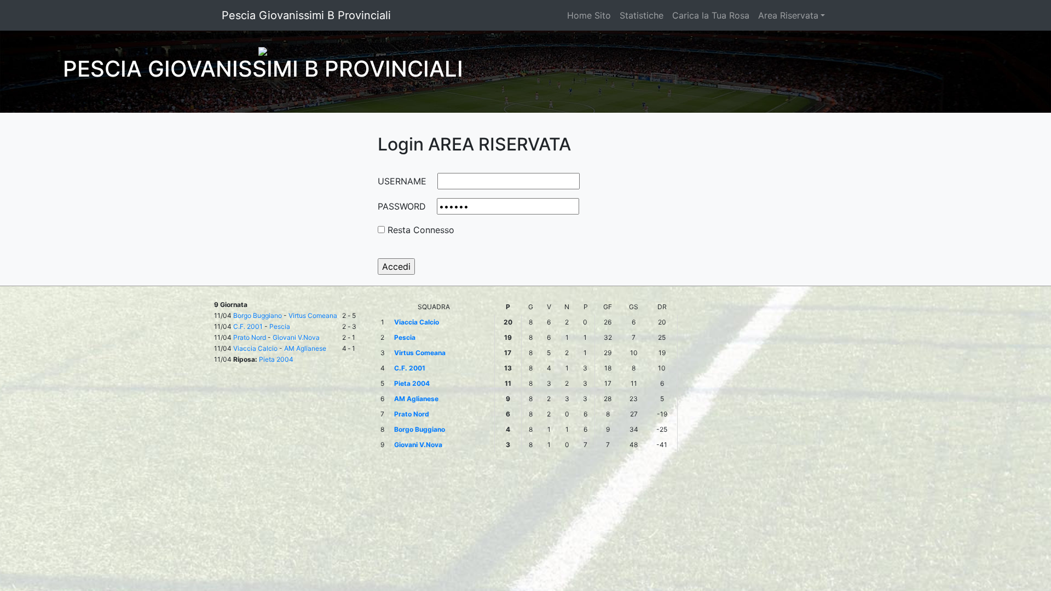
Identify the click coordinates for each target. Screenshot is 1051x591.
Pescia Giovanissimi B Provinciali (306, 15)
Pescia (279, 326)
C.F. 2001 (248, 326)
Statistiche (641, 15)
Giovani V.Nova (296, 337)
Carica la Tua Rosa (710, 15)
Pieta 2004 (276, 359)
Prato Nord (249, 337)
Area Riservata (788, 15)
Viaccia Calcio (255, 348)
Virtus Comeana (312, 315)
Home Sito (589, 15)
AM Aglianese (305, 348)
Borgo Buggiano (257, 315)
